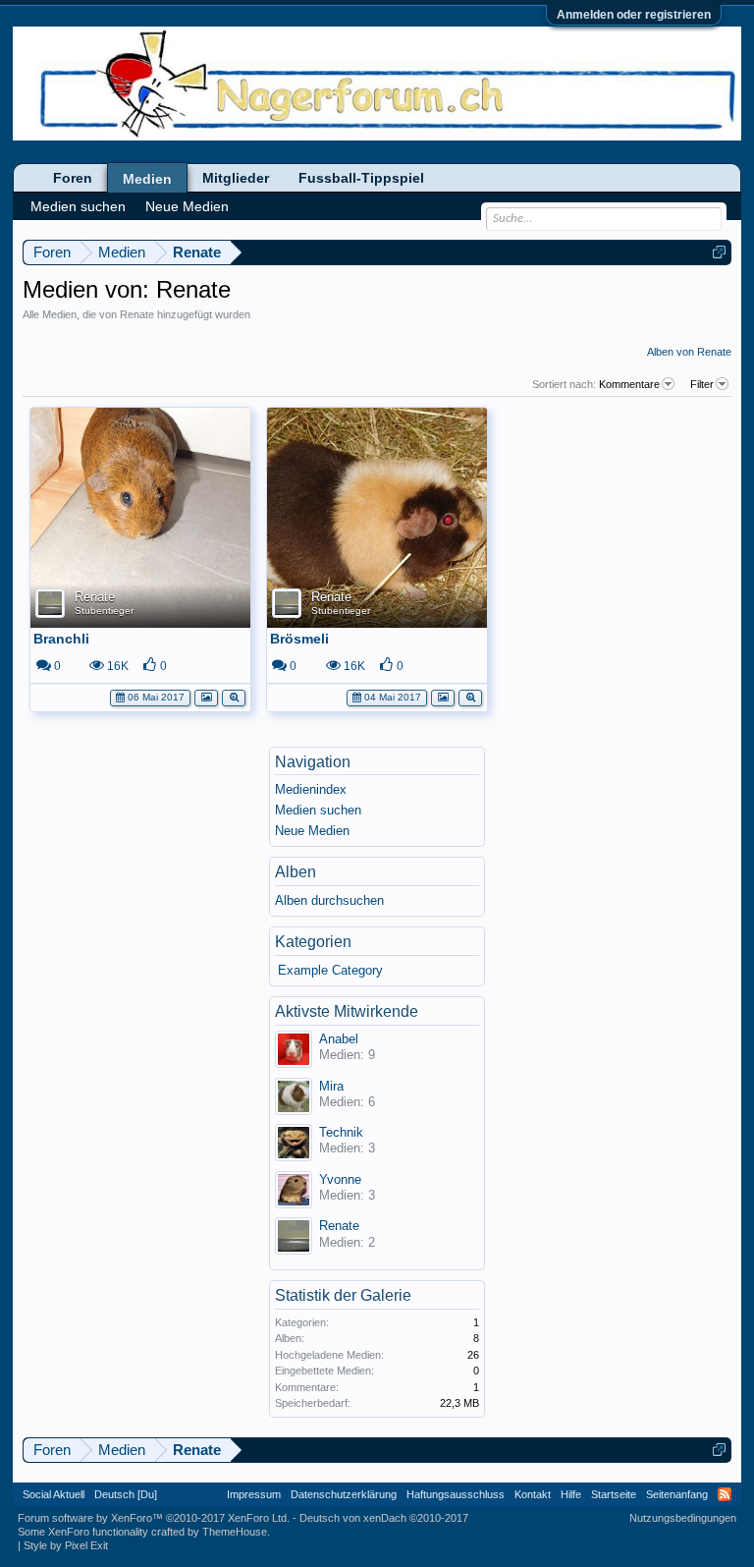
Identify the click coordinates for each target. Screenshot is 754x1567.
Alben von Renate (689, 352)
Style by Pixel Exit (66, 1545)
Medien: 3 (347, 1148)
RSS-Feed (724, 1494)
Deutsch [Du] (125, 1494)
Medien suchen (318, 810)
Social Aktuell (53, 1494)
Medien (147, 179)
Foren (72, 178)
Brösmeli (299, 638)
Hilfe (571, 1494)
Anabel (338, 1039)
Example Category (330, 970)
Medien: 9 (347, 1054)
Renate (95, 596)
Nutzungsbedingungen (682, 1518)
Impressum (254, 1494)
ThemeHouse (234, 1532)
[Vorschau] (233, 696)
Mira (331, 1086)
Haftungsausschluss (455, 1494)
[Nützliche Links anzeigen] (719, 252)
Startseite (613, 1494)
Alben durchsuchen (329, 900)
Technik (341, 1132)
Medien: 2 (347, 1242)
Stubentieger (104, 610)
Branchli (61, 638)
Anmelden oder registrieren (634, 15)
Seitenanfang (677, 1494)
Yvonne (340, 1179)
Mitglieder (235, 178)
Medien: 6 (347, 1101)
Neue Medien (312, 830)
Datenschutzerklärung (344, 1494)
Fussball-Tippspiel (361, 178)
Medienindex (311, 789)
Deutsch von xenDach (383, 1518)
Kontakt (532, 1494)
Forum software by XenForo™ (154, 1518)
